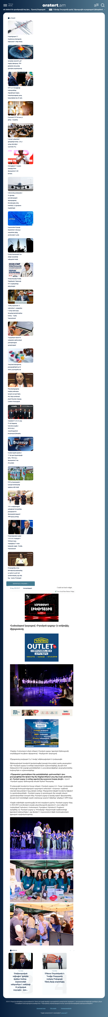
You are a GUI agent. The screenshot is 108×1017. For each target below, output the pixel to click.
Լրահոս (12, 18)
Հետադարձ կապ (41, 1008)
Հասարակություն (27, 588)
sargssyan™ (64, 1013)
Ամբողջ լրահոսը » (20, 583)
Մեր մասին (53, 1008)
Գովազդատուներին (66, 1008)
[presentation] (70, 950)
